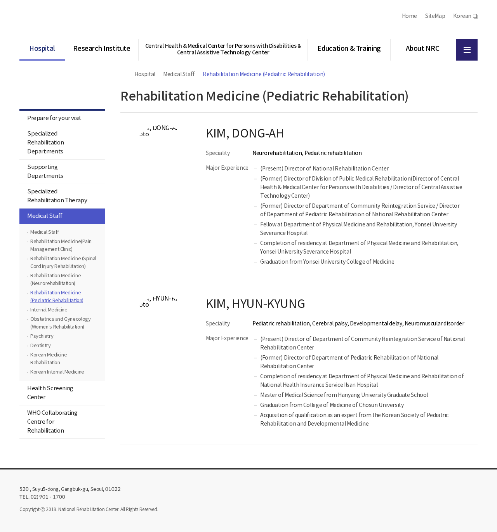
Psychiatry (41, 336)
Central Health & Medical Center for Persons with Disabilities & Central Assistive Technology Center (223, 49)
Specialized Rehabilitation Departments (45, 142)
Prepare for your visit (54, 118)
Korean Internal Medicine (57, 372)
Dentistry (40, 346)
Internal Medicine (48, 310)
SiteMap (435, 16)
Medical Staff (45, 216)
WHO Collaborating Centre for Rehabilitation (52, 422)
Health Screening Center (50, 393)
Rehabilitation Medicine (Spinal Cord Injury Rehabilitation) (63, 262)
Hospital (42, 49)
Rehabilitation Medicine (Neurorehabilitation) (55, 280)
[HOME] (124, 74)
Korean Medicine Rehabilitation (48, 359)
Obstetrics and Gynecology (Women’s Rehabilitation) (60, 323)
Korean (465, 16)
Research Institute (101, 49)
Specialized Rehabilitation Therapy (57, 196)
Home (409, 16)
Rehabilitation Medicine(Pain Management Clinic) (60, 245)
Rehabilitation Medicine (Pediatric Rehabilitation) (56, 297)
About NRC (423, 49)
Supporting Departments (45, 171)
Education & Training (349, 49)
